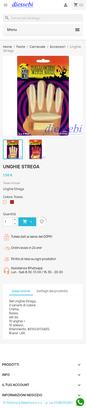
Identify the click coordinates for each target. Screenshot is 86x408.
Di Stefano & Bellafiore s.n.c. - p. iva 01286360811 (38, 403)
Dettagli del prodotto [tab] (52, 291)
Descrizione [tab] (21, 291)
